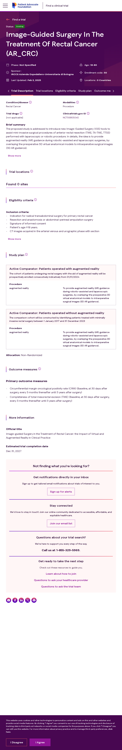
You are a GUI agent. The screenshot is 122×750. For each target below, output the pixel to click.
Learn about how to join (61, 573)
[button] (61, 491)
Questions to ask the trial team (61, 586)
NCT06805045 (71, 117)
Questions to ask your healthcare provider (61, 580)
